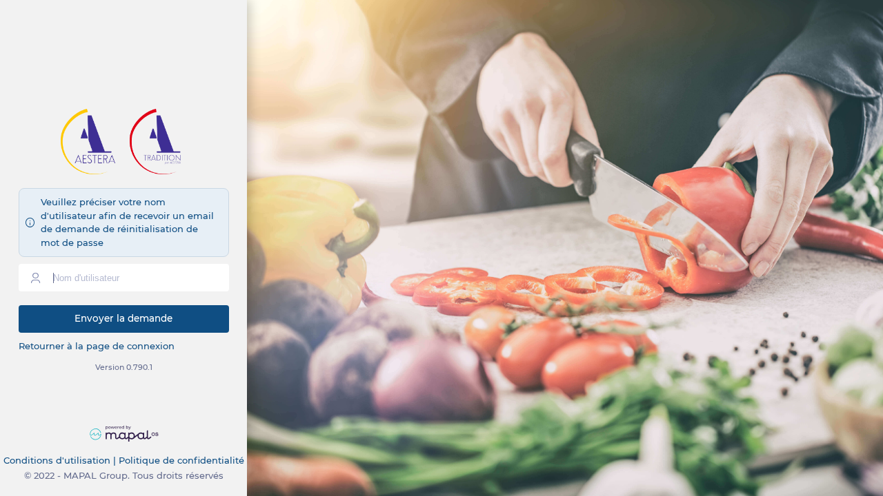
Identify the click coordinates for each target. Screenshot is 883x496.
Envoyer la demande (123, 318)
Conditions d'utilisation (56, 460)
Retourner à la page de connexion (97, 345)
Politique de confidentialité (181, 460)
